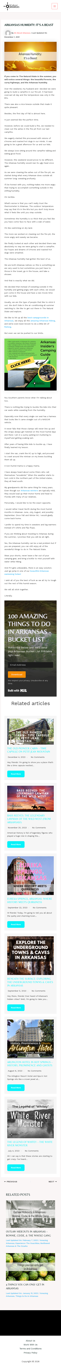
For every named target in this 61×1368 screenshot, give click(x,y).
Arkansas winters (29, 490)
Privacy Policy (30, 1352)
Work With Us (30, 1344)
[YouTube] (34, 1321)
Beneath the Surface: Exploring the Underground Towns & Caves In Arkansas (30, 982)
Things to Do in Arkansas (26, 1296)
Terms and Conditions (30, 1348)
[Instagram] (30, 1321)
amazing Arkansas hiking (42, 321)
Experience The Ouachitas (27, 1243)
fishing (7, 327)
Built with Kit (17, 690)
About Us (30, 1340)
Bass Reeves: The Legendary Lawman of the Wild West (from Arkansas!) (29, 819)
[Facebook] (26, 1321)
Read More (16, 774)
